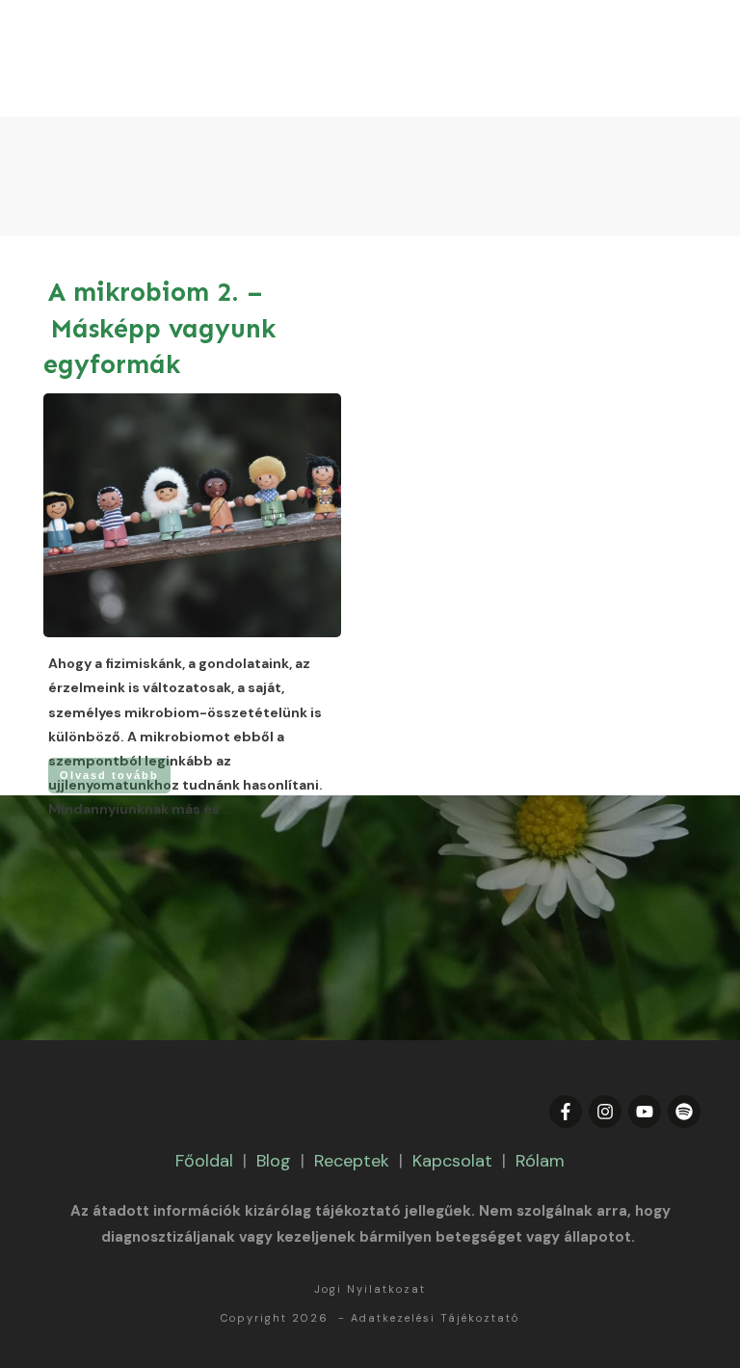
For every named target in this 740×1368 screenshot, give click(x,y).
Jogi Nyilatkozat (370, 1289)
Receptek (351, 1160)
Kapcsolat (452, 1160)
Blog (273, 1160)
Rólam (540, 1160)
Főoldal (204, 1160)
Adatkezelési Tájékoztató (435, 1318)
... (228, 809)
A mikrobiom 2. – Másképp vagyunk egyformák (159, 329)
